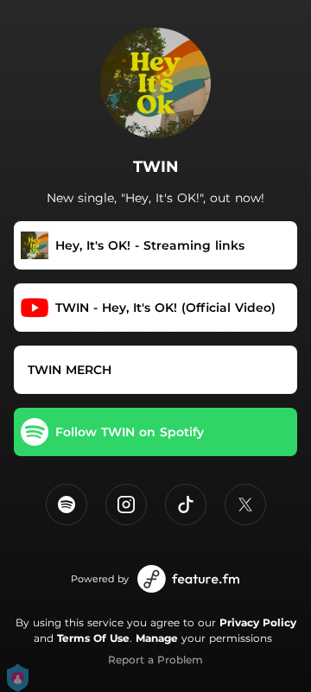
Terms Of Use (93, 638)
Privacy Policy (257, 622)
